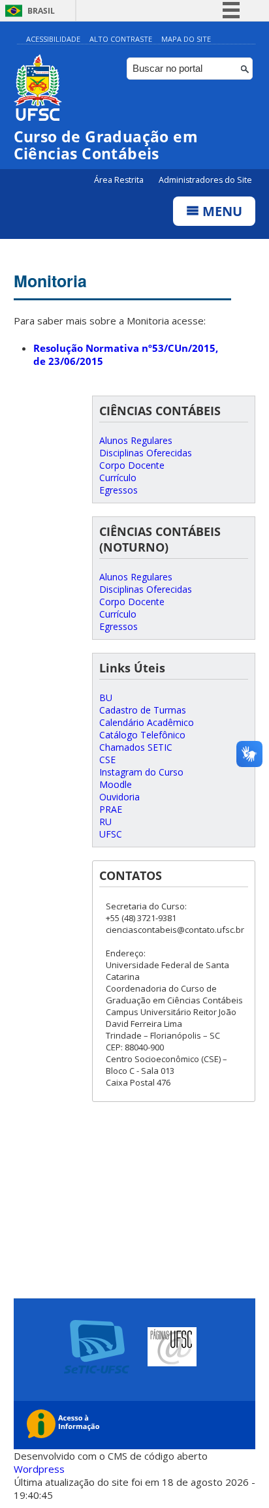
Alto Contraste (120, 39)
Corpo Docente (132, 465)
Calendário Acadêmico (146, 722)
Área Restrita (120, 179)
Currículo (117, 477)
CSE (107, 759)
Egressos (118, 490)
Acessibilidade (53, 39)
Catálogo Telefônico (142, 735)
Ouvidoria (119, 797)
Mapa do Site (186, 39)
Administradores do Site (205, 179)
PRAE (110, 809)
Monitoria (50, 280)
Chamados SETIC (135, 747)
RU (105, 821)
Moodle (115, 784)
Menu (220, 211)
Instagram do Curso (141, 772)
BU (105, 697)
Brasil (41, 10)
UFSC (110, 834)
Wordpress (39, 1468)
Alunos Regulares (135, 440)
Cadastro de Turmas (142, 710)
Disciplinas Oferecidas (145, 453)
